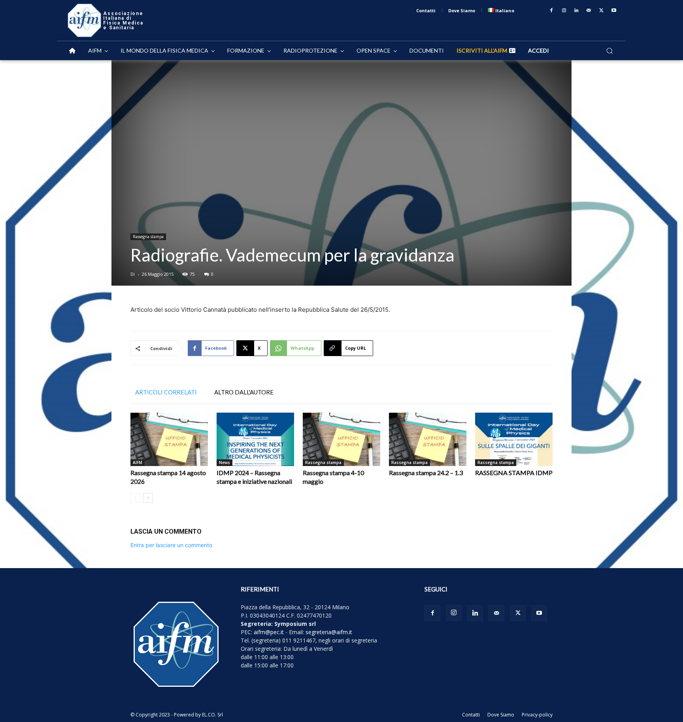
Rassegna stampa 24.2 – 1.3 (426, 472)
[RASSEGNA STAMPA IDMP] (514, 439)
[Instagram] (564, 10)
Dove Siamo (500, 714)
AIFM (137, 462)
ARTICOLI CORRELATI (166, 392)
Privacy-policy (537, 714)
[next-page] (148, 498)
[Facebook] (551, 10)
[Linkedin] (576, 10)
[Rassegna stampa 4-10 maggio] (341, 439)
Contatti (471, 714)
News (224, 462)
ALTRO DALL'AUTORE (244, 392)
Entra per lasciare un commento (171, 545)
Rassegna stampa (148, 236)
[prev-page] (135, 498)
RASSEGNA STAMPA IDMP (514, 472)
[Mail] (589, 10)
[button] (609, 51)
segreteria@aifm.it (329, 632)
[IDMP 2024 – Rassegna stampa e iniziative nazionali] (255, 439)
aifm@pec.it (269, 632)
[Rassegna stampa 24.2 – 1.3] (427, 439)
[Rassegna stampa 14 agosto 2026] (169, 439)
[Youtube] (613, 10)
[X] (601, 10)
